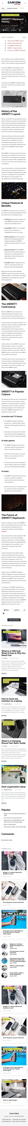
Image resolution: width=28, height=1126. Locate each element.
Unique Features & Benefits (14, 43)
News (13, 988)
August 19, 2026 (13, 954)
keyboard (3, 531)
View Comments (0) (14, 619)
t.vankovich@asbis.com (8, 704)
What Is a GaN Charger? (10, 824)
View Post (3, 673)
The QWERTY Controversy (14, 45)
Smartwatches (6, 1121)
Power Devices (7, 770)
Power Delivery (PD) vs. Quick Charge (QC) (15, 827)
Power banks (7, 1019)
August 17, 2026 (13, 963)
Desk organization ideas (13, 787)
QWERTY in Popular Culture (14, 48)
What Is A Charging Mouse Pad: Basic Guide (13, 742)
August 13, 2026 (13, 967)
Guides (17, 679)
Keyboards (16, 15)
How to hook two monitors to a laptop (11, 700)
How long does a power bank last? (13, 818)
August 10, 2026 (13, 976)
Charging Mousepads (9, 722)
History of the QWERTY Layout (15, 41)
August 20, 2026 (13, 948)
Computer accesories (12, 8)
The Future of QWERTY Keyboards (16, 50)
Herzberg (5, 658)
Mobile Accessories (16, 1049)
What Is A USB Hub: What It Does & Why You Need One (13, 653)
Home (2, 8)
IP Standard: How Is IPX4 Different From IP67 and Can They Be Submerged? (14, 821)
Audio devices (7, 988)
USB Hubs (17, 632)
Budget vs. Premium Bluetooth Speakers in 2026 (15, 814)
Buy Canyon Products (19, 1121)
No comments (15, 25)
